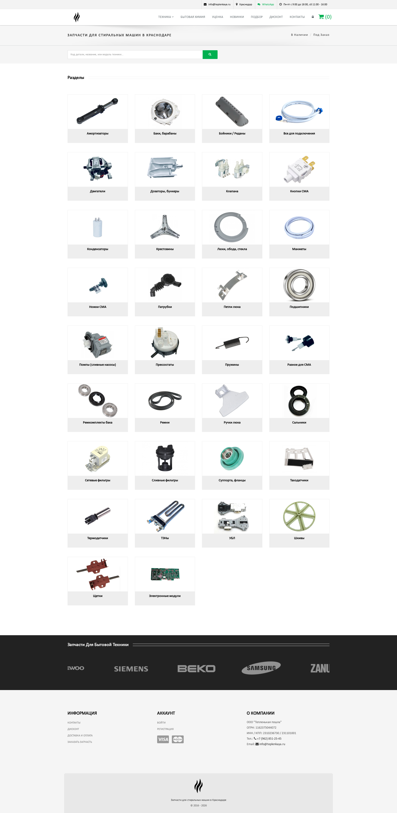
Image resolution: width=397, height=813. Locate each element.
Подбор (257, 17)
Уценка (217, 17)
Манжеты (299, 249)
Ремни (165, 422)
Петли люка (232, 307)
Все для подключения (299, 133)
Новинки (237, 17)
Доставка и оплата (80, 735)
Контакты (297, 17)
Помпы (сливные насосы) (97, 365)
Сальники (299, 422)
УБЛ (232, 538)
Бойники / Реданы (232, 133)
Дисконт (276, 17)
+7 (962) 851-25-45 (268, 739)
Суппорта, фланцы (232, 480)
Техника (165, 17)
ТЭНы (165, 538)
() (328, 17)
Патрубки (165, 307)
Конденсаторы (97, 249)
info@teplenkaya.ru (272, 744)
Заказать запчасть (80, 742)
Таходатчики (299, 480)
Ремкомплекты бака (97, 422)
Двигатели (97, 191)
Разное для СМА (299, 365)
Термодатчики (97, 538)
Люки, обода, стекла (232, 249)
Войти (161, 722)
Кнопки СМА (299, 191)
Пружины (232, 365)
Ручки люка (232, 422)
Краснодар (245, 4)
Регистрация (165, 729)
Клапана (232, 191)
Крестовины (165, 249)
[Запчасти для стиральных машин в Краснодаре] (76, 17)
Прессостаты (165, 365)
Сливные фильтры (165, 480)
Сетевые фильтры (97, 480)
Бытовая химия (193, 17)
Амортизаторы (97, 133)
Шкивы (299, 538)
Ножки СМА (97, 307)
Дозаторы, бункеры (164, 191)
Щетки (97, 596)
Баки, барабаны (164, 133)
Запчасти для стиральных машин (198, 800)
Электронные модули (165, 596)
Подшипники (299, 307)
